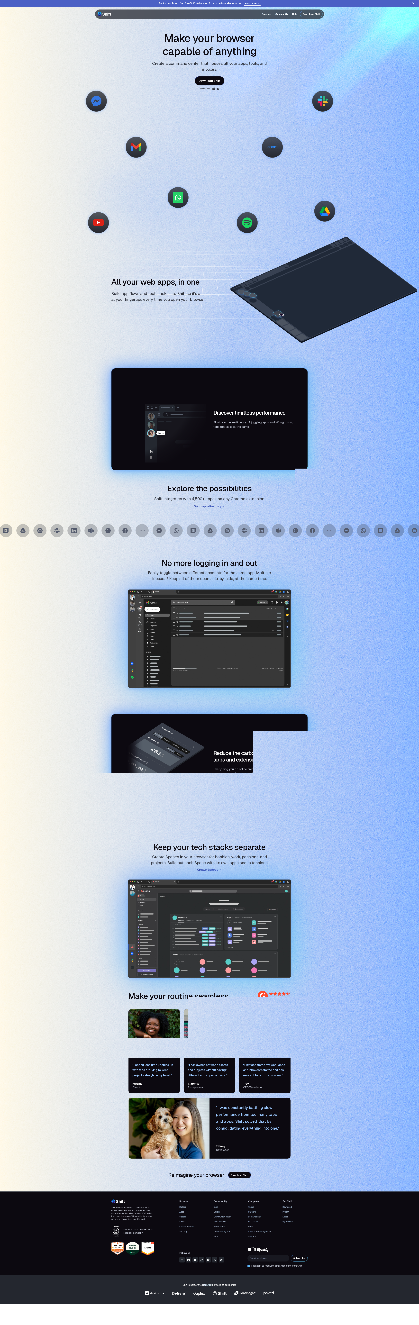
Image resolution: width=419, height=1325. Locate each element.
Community (281, 14)
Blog (216, 1207)
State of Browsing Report (260, 1231)
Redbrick (207, 1284)
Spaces (182, 1217)
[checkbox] (248, 1266)
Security (183, 1231)
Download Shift (311, 14)
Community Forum (222, 1217)
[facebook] (208, 1259)
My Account (287, 1221)
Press (250, 1226)
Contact (252, 1236)
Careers (252, 1212)
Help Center (219, 1226)
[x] (214, 1259)
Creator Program (222, 1231)
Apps (181, 1212)
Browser (266, 14)
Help (294, 14)
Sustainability (254, 1217)
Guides (217, 1212)
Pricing (285, 1212)
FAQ (216, 1236)
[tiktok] (201, 1259)
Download (287, 1207)
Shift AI (182, 1221)
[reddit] (221, 1259)
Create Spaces (207, 869)
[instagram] (182, 1259)
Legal (285, 1217)
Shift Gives (253, 1221)
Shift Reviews (220, 1221)
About (251, 1207)
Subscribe (299, 1258)
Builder (182, 1207)
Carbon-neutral (186, 1226)
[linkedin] (188, 1259)
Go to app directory (207, 506)
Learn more (250, 3)
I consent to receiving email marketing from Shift (276, 1265)
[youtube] (195, 1259)
